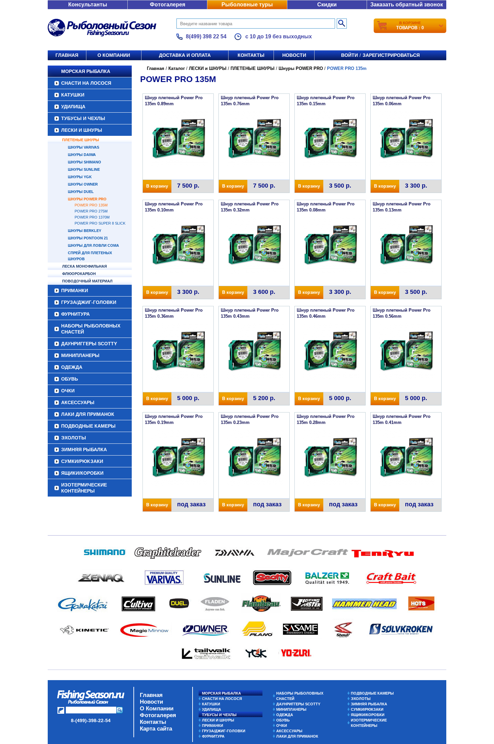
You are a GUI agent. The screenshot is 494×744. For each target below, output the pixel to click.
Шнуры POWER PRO (87, 199)
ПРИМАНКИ (74, 290)
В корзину (157, 186)
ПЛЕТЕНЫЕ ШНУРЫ (80, 140)
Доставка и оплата (185, 55)
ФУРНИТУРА (75, 314)
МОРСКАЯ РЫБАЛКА (85, 71)
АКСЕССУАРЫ (77, 402)
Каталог (176, 68)
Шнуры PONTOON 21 (88, 238)
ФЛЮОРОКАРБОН (79, 274)
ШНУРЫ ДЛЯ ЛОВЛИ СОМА (93, 245)
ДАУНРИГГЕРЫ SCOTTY (89, 343)
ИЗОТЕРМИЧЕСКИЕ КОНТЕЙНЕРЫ (84, 488)
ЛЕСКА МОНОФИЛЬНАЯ (84, 266)
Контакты (251, 55)
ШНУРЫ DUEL (81, 192)
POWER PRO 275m (91, 211)
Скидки (327, 4)
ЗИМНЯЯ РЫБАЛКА (84, 449)
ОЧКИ (68, 390)
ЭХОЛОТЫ (73, 437)
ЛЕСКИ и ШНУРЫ (81, 130)
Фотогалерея (167, 4)
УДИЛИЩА (73, 106)
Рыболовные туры (247, 4)
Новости (294, 55)
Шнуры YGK (80, 177)
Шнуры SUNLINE (84, 169)
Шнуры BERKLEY (84, 231)
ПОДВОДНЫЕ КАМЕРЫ (88, 426)
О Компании (156, 708)
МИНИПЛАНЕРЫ (80, 355)
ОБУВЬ (69, 379)
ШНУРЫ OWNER (83, 184)
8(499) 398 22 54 (206, 36)
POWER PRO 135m (91, 205)
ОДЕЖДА (71, 367)
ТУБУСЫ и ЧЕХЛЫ (83, 118)
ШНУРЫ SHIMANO (84, 162)
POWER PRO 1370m (92, 217)
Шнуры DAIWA (82, 155)
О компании (113, 55)
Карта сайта (156, 729)
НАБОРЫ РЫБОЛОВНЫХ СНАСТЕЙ (90, 329)
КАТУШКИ (72, 94)
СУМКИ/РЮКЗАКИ (82, 461)
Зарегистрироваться (391, 55)
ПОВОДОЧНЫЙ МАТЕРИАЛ (87, 281)
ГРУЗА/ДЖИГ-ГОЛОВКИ (88, 302)
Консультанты (87, 4)
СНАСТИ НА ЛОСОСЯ (86, 83)
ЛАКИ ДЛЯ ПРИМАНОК (87, 414)
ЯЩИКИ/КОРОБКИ (82, 473)
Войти (349, 55)
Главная (66, 55)
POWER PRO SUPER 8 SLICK (100, 223)
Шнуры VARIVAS (83, 147)
